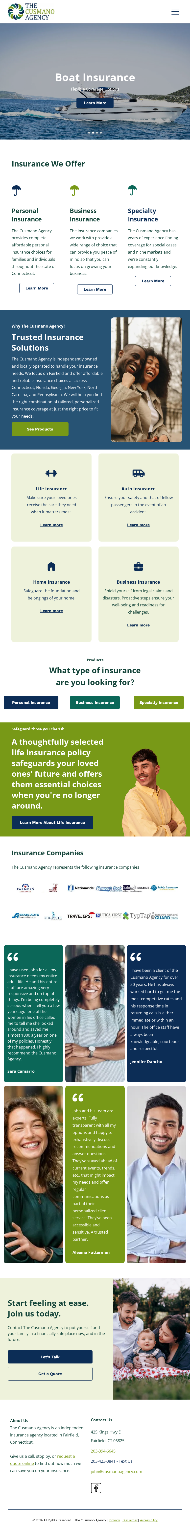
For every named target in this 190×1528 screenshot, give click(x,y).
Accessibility (149, 1520)
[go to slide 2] (93, 133)
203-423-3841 (103, 1461)
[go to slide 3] (97, 133)
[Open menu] (175, 11)
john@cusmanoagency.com (116, 1471)
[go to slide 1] (89, 133)
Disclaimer (130, 1520)
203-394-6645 (103, 1451)
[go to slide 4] (101, 133)
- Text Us (125, 1461)
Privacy (114, 1520)
